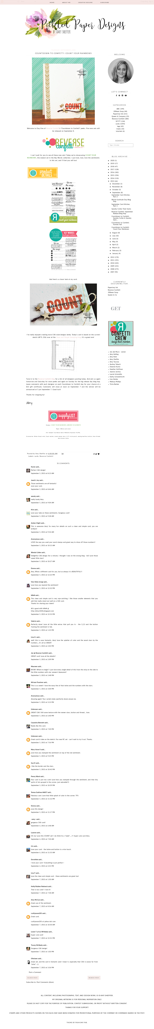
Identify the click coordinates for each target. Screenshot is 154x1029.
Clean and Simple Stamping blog (68, 337)
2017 (113, 169)
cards (36, 456)
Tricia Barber (114, 384)
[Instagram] (122, 95)
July (114, 236)
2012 (113, 257)
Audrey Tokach (115, 364)
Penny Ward (35, 776)
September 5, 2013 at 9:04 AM (42, 503)
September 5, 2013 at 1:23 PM (42, 630)
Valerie (33, 621)
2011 (113, 260)
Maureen (34, 666)
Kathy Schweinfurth (117, 377)
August (115, 233)
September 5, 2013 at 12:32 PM (43, 588)
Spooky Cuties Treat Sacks (121, 209)
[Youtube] (126, 95)
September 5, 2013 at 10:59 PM (43, 785)
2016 (113, 172)
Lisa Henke (114, 379)
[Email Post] (62, 453)
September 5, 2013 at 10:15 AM (43, 545)
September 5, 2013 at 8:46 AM (42, 489)
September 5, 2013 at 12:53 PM (43, 614)
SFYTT (118, 121)
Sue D (33, 763)
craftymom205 (36, 913)
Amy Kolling (114, 354)
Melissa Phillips (115, 382)
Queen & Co (112, 295)
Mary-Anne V (36, 749)
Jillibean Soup (118, 111)
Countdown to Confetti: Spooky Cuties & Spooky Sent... (121, 218)
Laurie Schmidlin (116, 374)
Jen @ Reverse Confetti (39, 653)
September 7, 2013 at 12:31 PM (43, 938)
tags (118, 126)
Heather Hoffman (116, 369)
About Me (66, 2)
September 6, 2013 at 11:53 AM (43, 852)
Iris (32, 846)
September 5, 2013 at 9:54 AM (42, 532)
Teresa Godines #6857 (39, 792)
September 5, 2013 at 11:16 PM (43, 799)
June (114, 239)
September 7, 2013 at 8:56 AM (42, 906)
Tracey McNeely (37, 945)
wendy (33, 496)
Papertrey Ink (118, 114)
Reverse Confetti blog (46, 379)
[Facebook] (116, 95)
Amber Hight (36, 523)
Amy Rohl (113, 357)
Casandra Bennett (37, 723)
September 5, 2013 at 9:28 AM (42, 516)
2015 (113, 175)
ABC (118, 109)
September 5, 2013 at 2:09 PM (42, 659)
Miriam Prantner (37, 682)
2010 (113, 263)
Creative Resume (85, 2)
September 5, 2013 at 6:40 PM (42, 716)
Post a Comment (35, 972)
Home (52, 2)
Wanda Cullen (36, 552)
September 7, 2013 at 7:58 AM (42, 893)
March (115, 247)
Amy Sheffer (114, 359)
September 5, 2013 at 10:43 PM (43, 769)
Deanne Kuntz (115, 367)
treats (118, 129)
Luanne (33, 832)
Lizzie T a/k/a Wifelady (39, 932)
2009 (113, 266)
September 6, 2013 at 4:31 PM (42, 866)
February (115, 250)
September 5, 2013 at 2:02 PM (42, 646)
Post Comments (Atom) (45, 982)
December (116, 184)
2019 (113, 163)
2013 (113, 181)
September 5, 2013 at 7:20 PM (42, 729)
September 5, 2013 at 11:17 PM (43, 812)
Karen (33, 467)
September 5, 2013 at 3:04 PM (42, 689)
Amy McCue (35, 900)
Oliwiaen (34, 958)
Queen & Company (119, 116)
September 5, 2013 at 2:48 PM (42, 675)
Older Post (33, 977)
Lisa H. (33, 637)
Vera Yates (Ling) (37, 582)
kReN (33, 595)
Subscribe (104, 2)
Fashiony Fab (81, 1022)
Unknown (34, 709)
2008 (113, 269)
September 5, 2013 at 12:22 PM (43, 575)
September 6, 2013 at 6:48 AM (42, 826)
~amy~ (33, 819)
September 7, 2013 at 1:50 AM (42, 879)
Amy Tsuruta (114, 362)
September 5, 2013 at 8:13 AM (42, 473)
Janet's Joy (35, 480)
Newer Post (94, 977)
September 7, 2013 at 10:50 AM (43, 925)
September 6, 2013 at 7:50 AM (42, 839)
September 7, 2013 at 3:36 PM (42, 967)
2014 (113, 178)
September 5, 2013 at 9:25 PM (42, 756)
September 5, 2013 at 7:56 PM (42, 742)
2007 (113, 272)
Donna (33, 568)
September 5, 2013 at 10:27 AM (43, 561)
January (115, 253)
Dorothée (34, 859)
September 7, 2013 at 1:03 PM (42, 951)
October (115, 189)
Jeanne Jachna (115, 372)
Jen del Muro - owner (118, 352)
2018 (113, 166)
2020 (113, 160)
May (114, 241)
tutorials (119, 131)
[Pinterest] (119, 95)
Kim (32, 510)
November (116, 187)
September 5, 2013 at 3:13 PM (42, 702)
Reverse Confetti (52, 128)
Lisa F (33, 873)
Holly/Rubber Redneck (39, 886)
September (116, 192)
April (114, 244)
